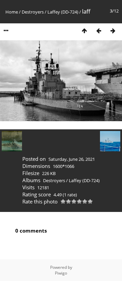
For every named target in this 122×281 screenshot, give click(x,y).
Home (11, 12)
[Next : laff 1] (113, 31)
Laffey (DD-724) (62, 12)
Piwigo (61, 273)
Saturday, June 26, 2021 (71, 159)
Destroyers (33, 12)
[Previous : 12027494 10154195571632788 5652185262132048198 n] (99, 31)
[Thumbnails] (84, 31)
